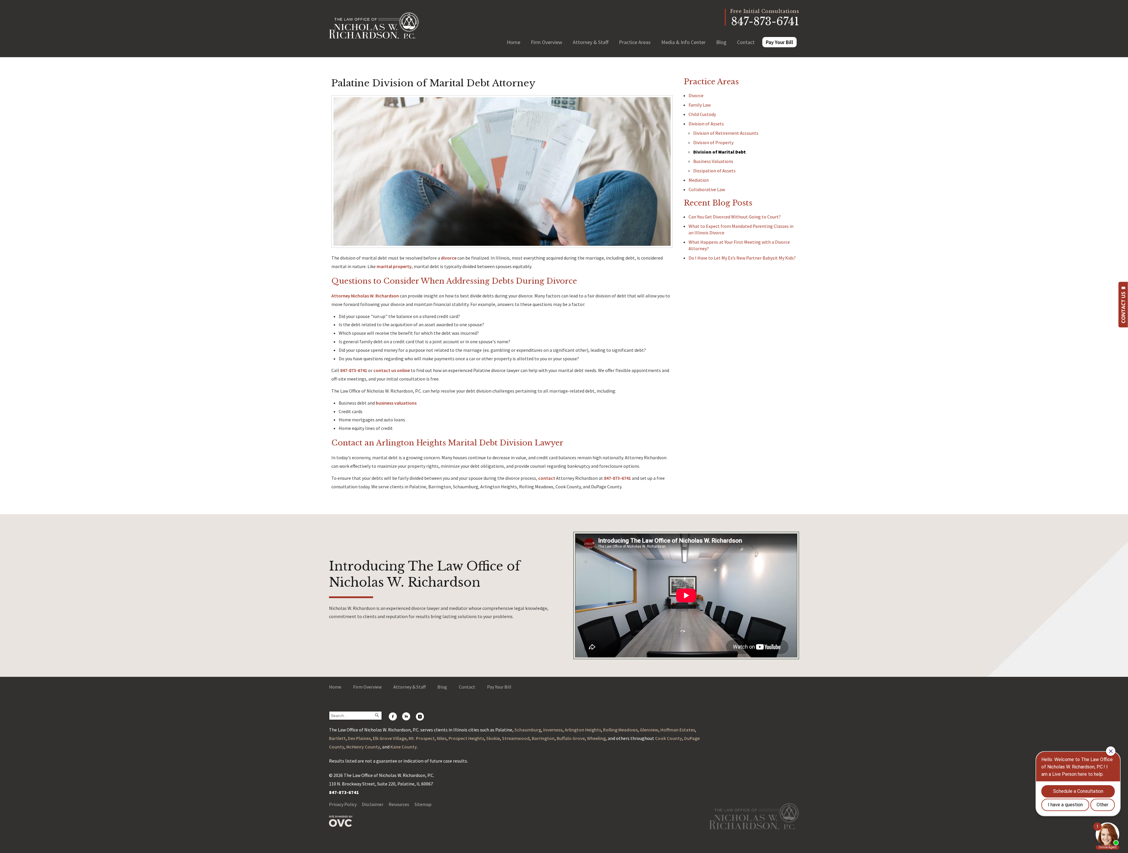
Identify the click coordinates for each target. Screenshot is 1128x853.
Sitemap (423, 804)
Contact (746, 42)
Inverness (553, 730)
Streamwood (516, 738)
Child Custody (702, 114)
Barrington (543, 738)
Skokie (493, 738)
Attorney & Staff (590, 42)
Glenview (649, 730)
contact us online (391, 370)
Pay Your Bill (779, 42)
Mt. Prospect (422, 738)
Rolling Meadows (620, 730)
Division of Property (713, 142)
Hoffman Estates (677, 730)
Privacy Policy (343, 804)
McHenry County (363, 747)
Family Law (700, 105)
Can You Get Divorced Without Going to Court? (735, 217)
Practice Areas (635, 42)
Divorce (696, 95)
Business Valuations (713, 161)
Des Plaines (359, 738)
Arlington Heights (583, 730)
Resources (399, 804)
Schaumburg (527, 730)
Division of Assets (706, 124)
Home (513, 42)
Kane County (403, 747)
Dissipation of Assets (714, 171)
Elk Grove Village (390, 738)
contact (546, 478)
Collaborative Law (707, 189)
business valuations (396, 403)
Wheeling (596, 738)
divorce (448, 258)
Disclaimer (372, 804)
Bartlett (337, 738)
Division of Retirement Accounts (725, 133)
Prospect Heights (466, 738)
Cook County (668, 738)
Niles (441, 738)
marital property (394, 266)
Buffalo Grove (571, 738)
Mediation (699, 180)
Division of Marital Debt (719, 152)
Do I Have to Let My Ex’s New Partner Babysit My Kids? (742, 258)
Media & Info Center (683, 42)
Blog (721, 42)
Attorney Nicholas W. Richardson (365, 296)
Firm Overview (546, 42)
